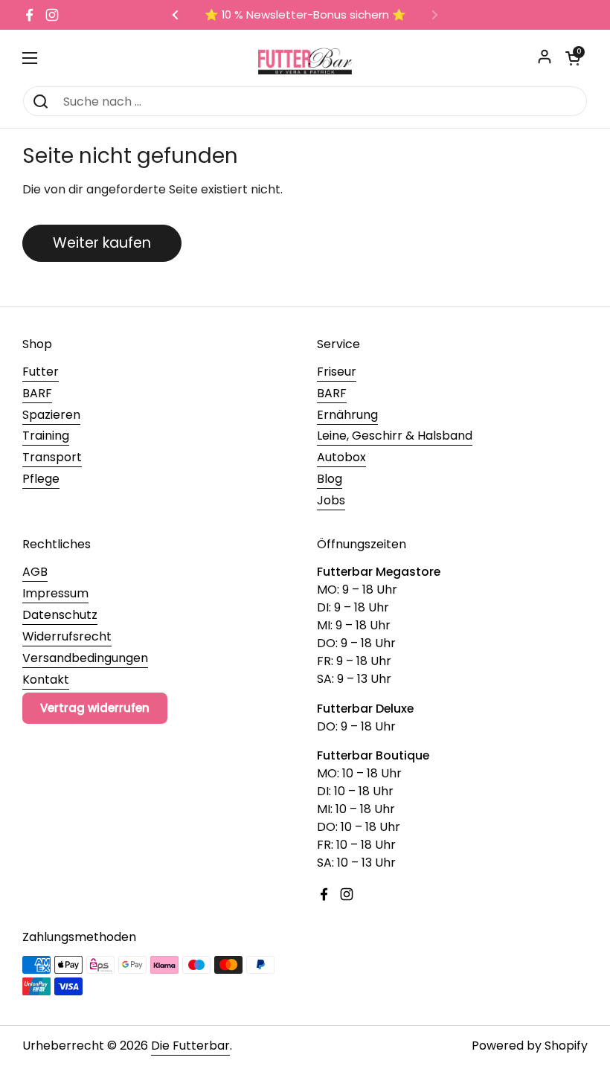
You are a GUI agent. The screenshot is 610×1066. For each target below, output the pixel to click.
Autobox (341, 457)
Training (45, 435)
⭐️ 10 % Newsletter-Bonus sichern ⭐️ (305, 15)
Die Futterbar (190, 1045)
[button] (573, 58)
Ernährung (347, 414)
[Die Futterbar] (305, 57)
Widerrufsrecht (67, 636)
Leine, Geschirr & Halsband (394, 435)
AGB (35, 571)
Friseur (336, 371)
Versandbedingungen (85, 658)
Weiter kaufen (102, 243)
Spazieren (51, 414)
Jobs (331, 500)
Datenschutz (59, 614)
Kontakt (45, 679)
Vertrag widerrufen (95, 708)
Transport (52, 457)
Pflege (41, 478)
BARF (37, 393)
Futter (40, 371)
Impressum (55, 593)
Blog (329, 478)
